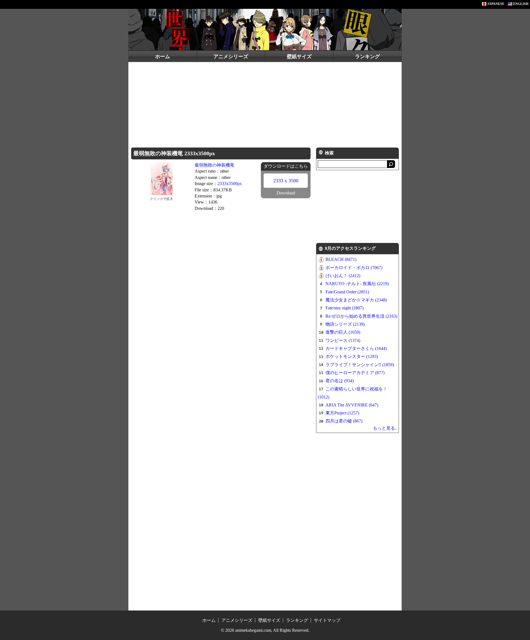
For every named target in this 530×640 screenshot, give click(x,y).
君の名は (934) (339, 380)
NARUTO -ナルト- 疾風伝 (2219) (357, 283)
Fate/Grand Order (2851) (347, 292)
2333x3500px (230, 183)
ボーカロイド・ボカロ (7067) (353, 267)
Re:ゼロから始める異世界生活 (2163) (361, 316)
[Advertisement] (265, 103)
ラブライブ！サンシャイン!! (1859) (359, 364)
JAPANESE (495, 4)
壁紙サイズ (299, 56)
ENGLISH (520, 4)
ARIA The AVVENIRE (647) (351, 405)
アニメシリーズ (230, 56)
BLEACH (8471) (340, 259)
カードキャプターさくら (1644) (356, 348)
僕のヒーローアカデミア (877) (355, 372)
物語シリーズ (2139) (345, 324)
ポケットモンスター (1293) (351, 356)
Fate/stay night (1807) (344, 308)
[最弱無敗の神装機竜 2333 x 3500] (161, 178)
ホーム (162, 56)
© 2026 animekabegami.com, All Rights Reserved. (265, 630)
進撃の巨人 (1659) (342, 332)
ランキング (367, 56)
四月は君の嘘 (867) (343, 421)
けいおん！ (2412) (342, 275)
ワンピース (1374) (342, 340)
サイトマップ (327, 620)
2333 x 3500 (285, 180)
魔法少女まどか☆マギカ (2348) (356, 300)
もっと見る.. (385, 428)
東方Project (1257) (342, 413)
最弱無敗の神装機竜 (214, 165)
